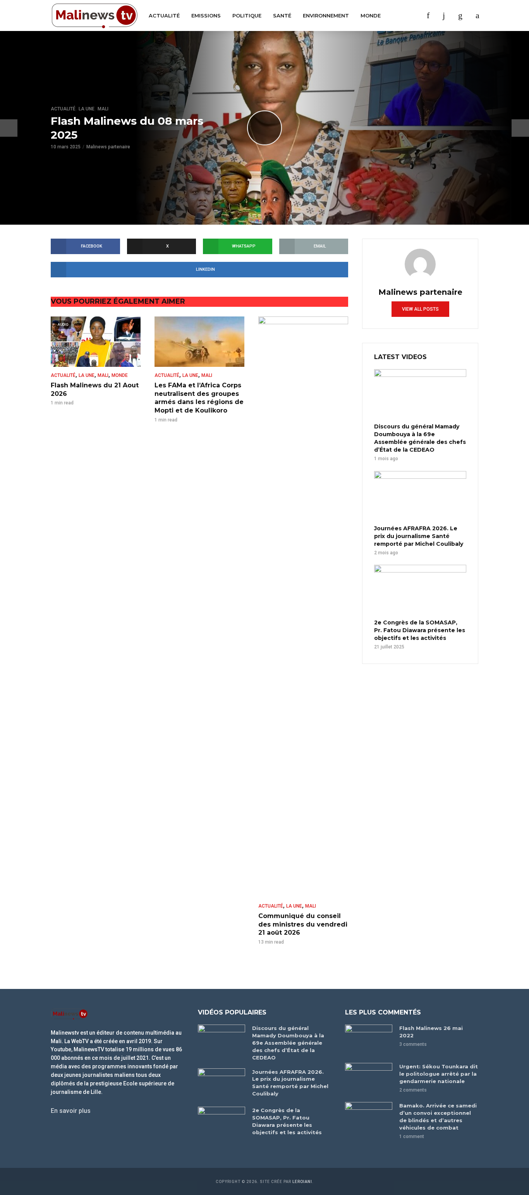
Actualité (164, 15)
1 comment (411, 1136)
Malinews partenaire (108, 147)
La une (86, 109)
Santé (282, 15)
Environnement (326, 15)
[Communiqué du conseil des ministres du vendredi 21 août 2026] (303, 607)
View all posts (420, 309)
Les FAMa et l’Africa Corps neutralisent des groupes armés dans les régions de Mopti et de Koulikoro (199, 398)
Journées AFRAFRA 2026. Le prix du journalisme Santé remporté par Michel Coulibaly (418, 536)
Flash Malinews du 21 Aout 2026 (95, 389)
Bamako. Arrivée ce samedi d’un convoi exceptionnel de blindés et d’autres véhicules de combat (438, 1116)
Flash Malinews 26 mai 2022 (431, 1032)
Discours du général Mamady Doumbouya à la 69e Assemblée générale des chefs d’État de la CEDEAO (420, 438)
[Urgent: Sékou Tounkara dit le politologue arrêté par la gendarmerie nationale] (368, 1078)
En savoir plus (71, 1110)
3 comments (413, 1044)
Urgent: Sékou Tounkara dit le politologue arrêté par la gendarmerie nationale (438, 1073)
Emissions (206, 15)
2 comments (413, 1090)
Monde (371, 15)
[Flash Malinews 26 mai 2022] (368, 1040)
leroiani (302, 1182)
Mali (103, 109)
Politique (246, 15)
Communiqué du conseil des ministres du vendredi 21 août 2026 (302, 924)
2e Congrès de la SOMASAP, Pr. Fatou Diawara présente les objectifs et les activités (419, 630)
